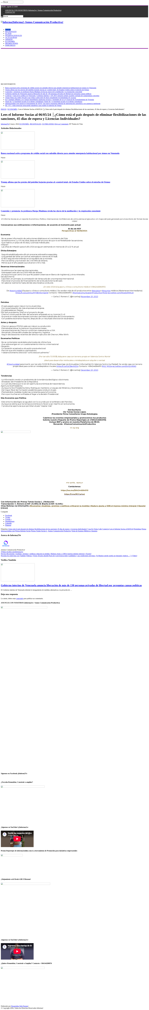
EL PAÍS (8, 33)
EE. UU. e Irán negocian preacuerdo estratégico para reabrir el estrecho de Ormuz (33, 105)
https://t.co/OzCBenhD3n (68, 366)
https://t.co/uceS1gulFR (25, 293)
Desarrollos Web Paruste (19, 1006)
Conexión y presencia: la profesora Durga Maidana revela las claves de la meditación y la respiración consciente (43, 92)
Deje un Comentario (62, 124)
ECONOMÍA (10, 41)
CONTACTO (10, 12)
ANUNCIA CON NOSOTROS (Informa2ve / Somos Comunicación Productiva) (33, 10)
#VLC (104, 366)
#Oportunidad (13, 364)
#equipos (96, 291)
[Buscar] (2, 2)
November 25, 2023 (89, 297)
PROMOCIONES (11, 43)
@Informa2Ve (42, 293)
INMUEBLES (10, 45)
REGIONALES (10, 31)
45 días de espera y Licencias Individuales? (72, 529)
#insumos (106, 291)
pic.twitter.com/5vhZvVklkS (124, 366)
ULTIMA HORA (48, 124)
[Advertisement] (74, 65)
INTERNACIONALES (13, 35)
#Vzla (104, 293)
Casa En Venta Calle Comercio (98, 529)
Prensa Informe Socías (23, 531)
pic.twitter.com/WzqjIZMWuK (121, 293)
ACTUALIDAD (11, 37)
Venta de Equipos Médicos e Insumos (84, 531)
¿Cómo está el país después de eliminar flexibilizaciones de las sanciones (32, 529)
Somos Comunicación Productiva (59, 531)
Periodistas (137, 529)
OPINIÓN (9, 39)
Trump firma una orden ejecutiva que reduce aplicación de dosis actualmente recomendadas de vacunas (40, 98)
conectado (19, 598)
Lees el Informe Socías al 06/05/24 (121, 529)
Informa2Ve (5, 124)
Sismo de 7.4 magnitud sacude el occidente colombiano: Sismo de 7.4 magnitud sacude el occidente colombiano (43, 102)
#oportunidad (15, 291)
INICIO (8, 30)
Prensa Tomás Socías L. (39, 531)
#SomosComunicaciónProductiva (87, 293)
